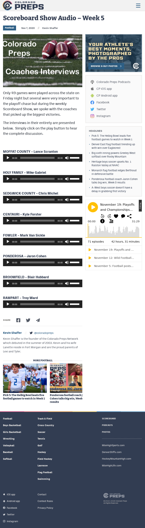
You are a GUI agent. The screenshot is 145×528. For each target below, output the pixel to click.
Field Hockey (45, 458)
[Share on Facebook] (18, 320)
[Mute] (67, 158)
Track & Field (45, 418)
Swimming (44, 479)
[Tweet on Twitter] (28, 320)
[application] (42, 158)
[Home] (23, 5)
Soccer (41, 432)
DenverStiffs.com (112, 452)
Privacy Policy (45, 507)
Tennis (41, 438)
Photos (106, 432)
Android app (13, 501)
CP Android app (106, 95)
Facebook (102, 102)
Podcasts (107, 425)
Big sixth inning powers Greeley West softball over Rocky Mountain (113, 154)
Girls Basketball (12, 432)
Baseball (8, 452)
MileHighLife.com (111, 465)
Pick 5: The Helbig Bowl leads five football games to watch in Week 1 (24, 397)
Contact (42, 494)
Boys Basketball (12, 425)
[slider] (75, 157)
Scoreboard (109, 418)
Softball (7, 458)
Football (9, 27)
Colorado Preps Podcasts (113, 82)
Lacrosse (43, 465)
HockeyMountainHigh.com (116, 458)
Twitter (101, 109)
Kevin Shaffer (50, 28)
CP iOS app (104, 89)
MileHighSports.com (113, 445)
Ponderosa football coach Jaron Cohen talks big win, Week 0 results (69, 398)
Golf (40, 445)
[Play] (8, 158)
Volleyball (8, 445)
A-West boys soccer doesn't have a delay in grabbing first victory (112, 189)
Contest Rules (45, 501)
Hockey (42, 452)
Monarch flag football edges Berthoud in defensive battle (114, 172)
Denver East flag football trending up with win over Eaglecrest (113, 146)
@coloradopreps (44, 332)
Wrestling (9, 438)
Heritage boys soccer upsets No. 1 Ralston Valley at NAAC (111, 163)
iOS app (11, 494)
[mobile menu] (138, 5)
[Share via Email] (38, 320)
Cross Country (46, 425)
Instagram (103, 116)
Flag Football (45, 472)
